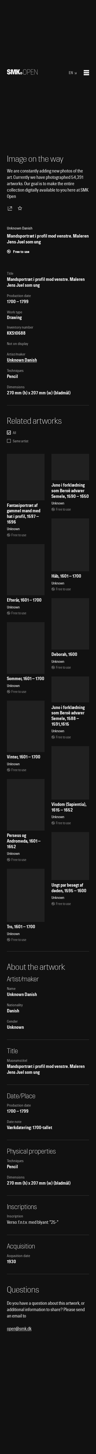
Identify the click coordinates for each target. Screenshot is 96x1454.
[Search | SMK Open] (22, 73)
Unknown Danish (22, 360)
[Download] (11, 208)
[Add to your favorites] (21, 208)
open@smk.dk (19, 1328)
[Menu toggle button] (86, 73)
